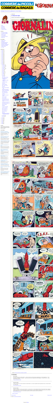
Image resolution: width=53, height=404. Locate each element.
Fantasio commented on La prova (5, 140)
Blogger (28, 402)
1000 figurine (3, 41)
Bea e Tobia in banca (5, 85)
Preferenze (3, 86)
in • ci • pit (2, 47)
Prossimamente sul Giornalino (4, 78)
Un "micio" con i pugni (5, 106)
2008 (2, 123)
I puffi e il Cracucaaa (4, 107)
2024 (2, 52)
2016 (2, 61)
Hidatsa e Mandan (4, 84)
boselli (19, 372)
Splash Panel (3, 37)
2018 (2, 59)
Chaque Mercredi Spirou (4, 45)
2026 (2, 50)
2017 (2, 60)
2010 (2, 121)
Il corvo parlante (3, 35)
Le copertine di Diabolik (4, 33)
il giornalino (25, 372)
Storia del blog (3, 28)
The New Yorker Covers (4, 36)
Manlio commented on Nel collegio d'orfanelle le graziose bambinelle (5, 150)
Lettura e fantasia (4, 104)
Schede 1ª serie (3, 40)
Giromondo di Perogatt (4, 32)
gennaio (3, 116)
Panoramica (3, 26)
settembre (3, 68)
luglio (3, 70)
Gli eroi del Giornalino (5, 92)
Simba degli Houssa (4, 91)
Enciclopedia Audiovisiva (4, 42)
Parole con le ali (3, 34)
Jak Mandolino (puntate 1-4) (5, 103)
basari (17, 372)
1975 (15, 372)
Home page (31, 395)
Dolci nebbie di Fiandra (5, 77)
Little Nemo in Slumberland (4, 44)
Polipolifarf (3, 105)
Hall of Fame (3, 27)
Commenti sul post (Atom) (17, 396)
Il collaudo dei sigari (15, 15)
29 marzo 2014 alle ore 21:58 (17, 385)
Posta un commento (15, 393)
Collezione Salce (3, 46)
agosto (3, 69)
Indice (2, 25)
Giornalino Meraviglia (4, 43)
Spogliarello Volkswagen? (5, 89)
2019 (2, 58)
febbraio (3, 115)
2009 (2, 122)
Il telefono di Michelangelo (5, 90)
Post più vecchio (49, 395)
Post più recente (13, 395)
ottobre (3, 67)
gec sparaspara (22, 372)
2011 (2, 120)
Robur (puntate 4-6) (4, 108)
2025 (2, 51)
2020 (2, 57)
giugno (3, 71)
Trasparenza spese (3, 29)
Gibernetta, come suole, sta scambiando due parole (5, 113)
